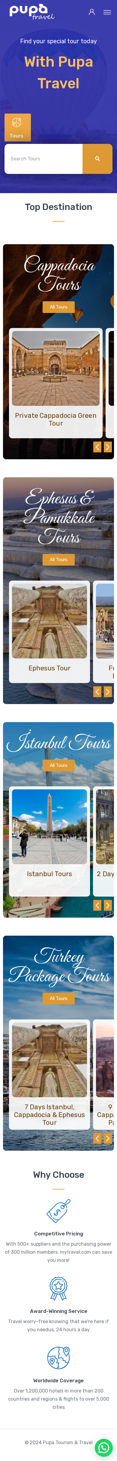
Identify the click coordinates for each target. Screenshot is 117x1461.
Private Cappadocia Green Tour (55, 419)
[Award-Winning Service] (58, 1289)
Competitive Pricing (58, 1234)
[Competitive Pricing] (58, 1211)
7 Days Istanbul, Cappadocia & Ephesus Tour (49, 1115)
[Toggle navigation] (107, 12)
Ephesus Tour (49, 668)
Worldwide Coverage (58, 1380)
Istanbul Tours (49, 874)
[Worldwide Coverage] (58, 1358)
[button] (97, 447)
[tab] (17, 127)
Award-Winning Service (58, 1311)
